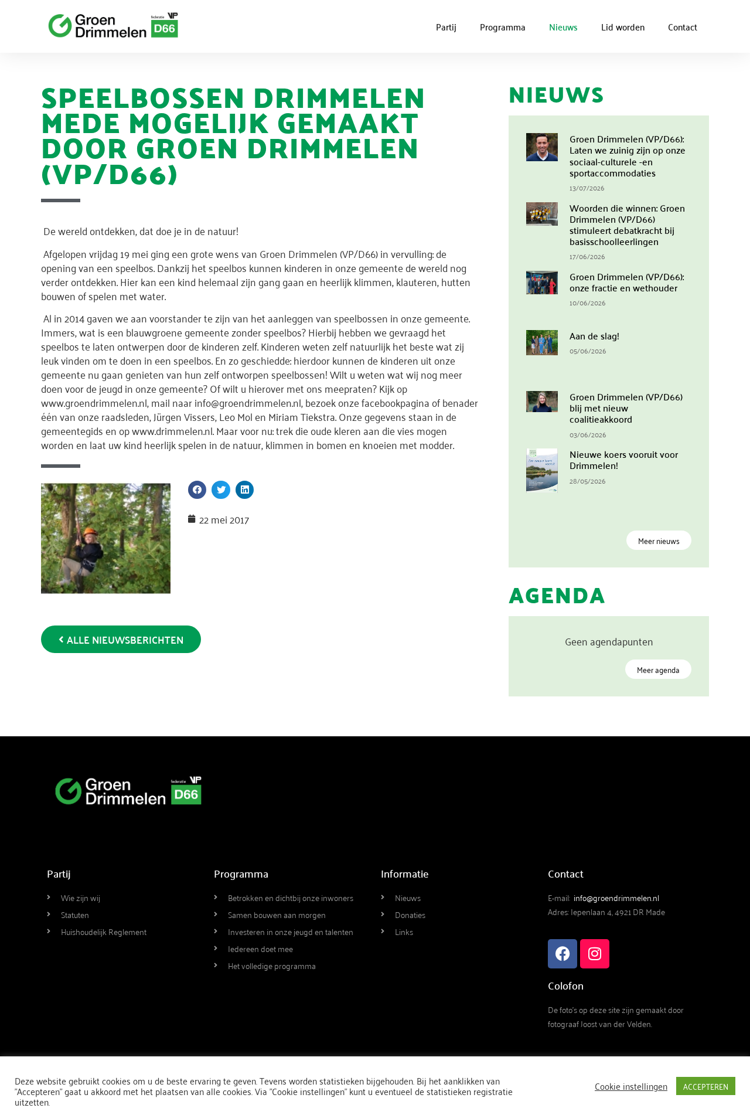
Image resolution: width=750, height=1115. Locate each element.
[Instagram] (594, 953)
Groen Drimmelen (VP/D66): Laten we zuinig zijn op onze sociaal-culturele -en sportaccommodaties (628, 155)
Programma (503, 26)
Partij (446, 26)
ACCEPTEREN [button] (705, 1086)
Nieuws (563, 26)
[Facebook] (562, 953)
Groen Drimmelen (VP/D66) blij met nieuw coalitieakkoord (626, 407)
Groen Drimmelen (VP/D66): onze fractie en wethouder (627, 281)
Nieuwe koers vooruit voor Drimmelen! (624, 459)
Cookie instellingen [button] (631, 1085)
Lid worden (623, 26)
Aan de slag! (594, 335)
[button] (197, 490)
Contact (682, 26)
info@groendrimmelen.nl (616, 897)
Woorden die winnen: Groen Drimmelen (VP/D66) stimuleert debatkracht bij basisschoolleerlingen (627, 224)
